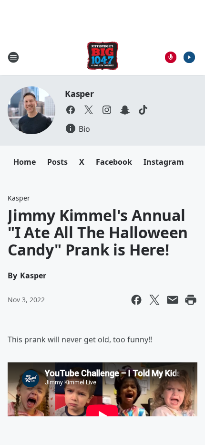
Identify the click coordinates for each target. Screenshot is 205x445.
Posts (57, 162)
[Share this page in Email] (172, 300)
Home (24, 162)
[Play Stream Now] (189, 57)
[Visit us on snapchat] (125, 110)
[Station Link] (102, 57)
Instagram (164, 162)
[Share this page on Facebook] (136, 300)
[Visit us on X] (88, 110)
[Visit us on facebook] (70, 110)
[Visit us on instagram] (107, 110)
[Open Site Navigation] (13, 57)
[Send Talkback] (170, 57)
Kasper (79, 93)
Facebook (114, 162)
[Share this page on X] (154, 300)
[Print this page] (190, 300)
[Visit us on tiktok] (143, 110)
